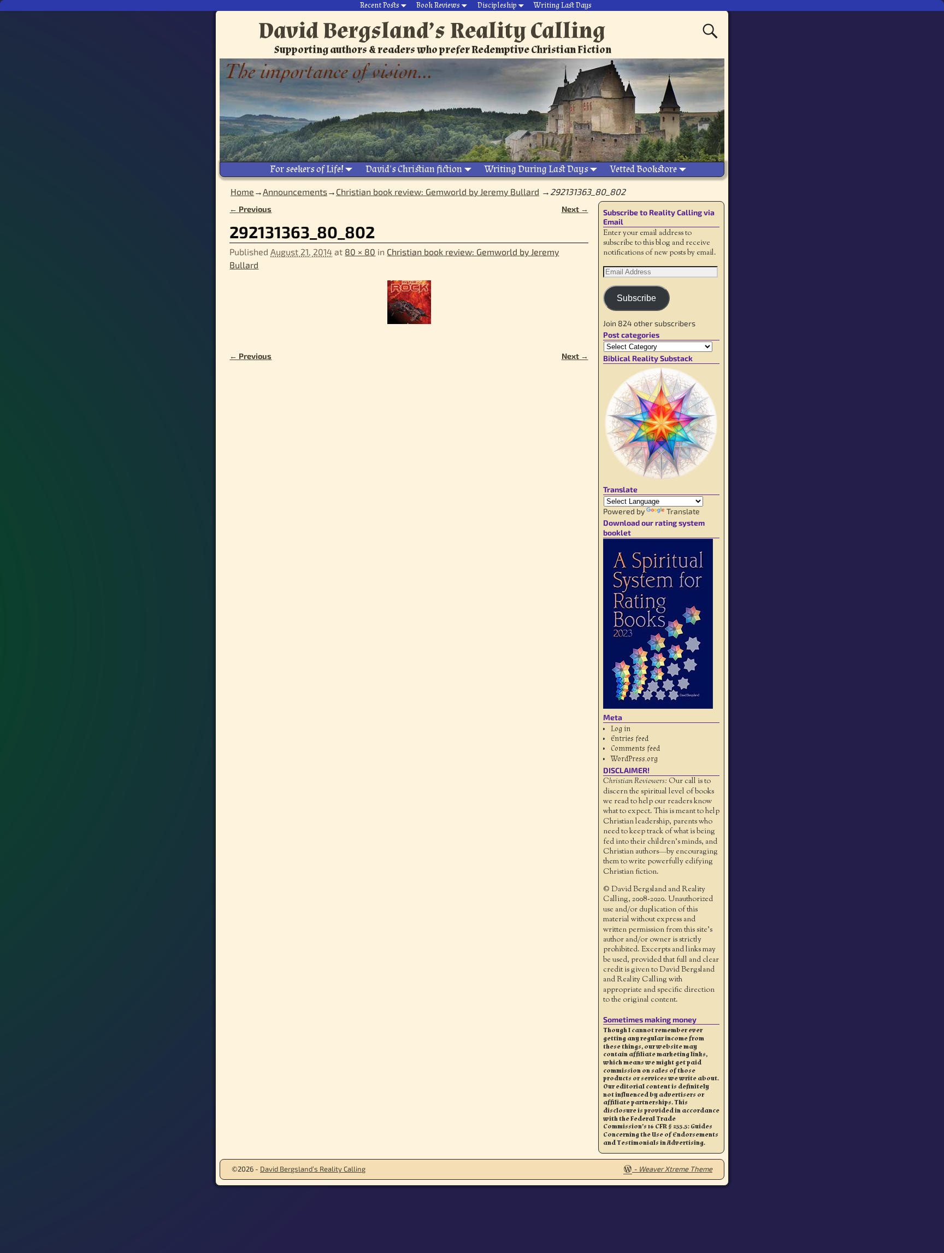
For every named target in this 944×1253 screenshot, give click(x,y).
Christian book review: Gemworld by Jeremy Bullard (437, 191)
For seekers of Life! (307, 169)
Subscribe (636, 298)
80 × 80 (360, 251)
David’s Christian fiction (413, 169)
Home (242, 191)
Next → (575, 209)
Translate (683, 511)
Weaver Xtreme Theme (675, 1168)
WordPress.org (634, 759)
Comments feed (635, 749)
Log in (620, 729)
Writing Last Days (563, 5)
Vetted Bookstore (643, 169)
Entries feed (629, 739)
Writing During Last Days (536, 169)
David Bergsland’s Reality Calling (431, 30)
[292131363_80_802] (408, 308)
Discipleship (497, 5)
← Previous (250, 209)
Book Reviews (438, 5)
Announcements (295, 191)
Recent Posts (379, 5)
